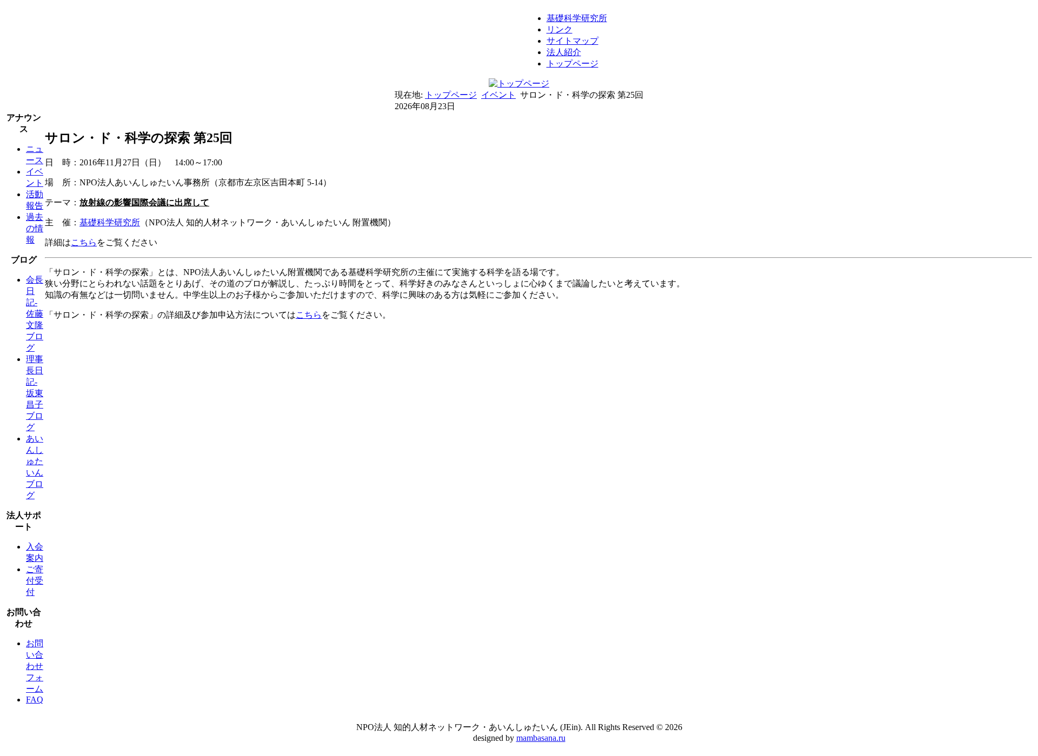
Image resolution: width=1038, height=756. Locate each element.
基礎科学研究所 (577, 18)
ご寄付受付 (34, 581)
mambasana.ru (540, 737)
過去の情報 (34, 228)
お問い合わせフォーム (34, 666)
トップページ (572, 63)
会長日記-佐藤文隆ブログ (34, 313)
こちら (84, 242)
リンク (560, 29)
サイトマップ (572, 40)
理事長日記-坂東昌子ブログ (34, 393)
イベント (498, 94)
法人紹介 (564, 52)
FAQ (34, 699)
